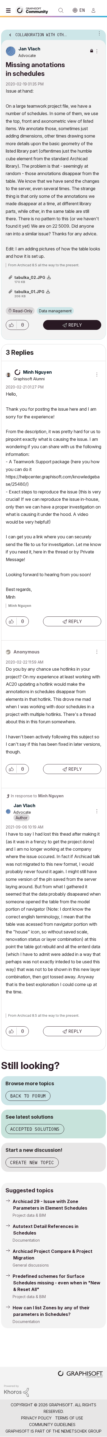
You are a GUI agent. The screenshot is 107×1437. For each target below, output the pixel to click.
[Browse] (9, 10)
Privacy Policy (36, 1418)
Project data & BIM (29, 1215)
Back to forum (28, 1096)
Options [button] (98, 33)
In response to (37, 795)
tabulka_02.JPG (29, 277)
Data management (55, 310)
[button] (11, 325)
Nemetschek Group (81, 1431)
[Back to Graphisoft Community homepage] (33, 10)
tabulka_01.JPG (29, 291)
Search (61, 10)
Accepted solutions (35, 1129)
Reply (75, 325)
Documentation (26, 1240)
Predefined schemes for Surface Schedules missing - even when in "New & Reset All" (56, 1282)
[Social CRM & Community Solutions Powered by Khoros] (16, 1390)
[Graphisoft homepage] (80, 1374)
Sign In (96, 10)
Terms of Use (69, 1418)
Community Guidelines (52, 1424)
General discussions (31, 1265)
